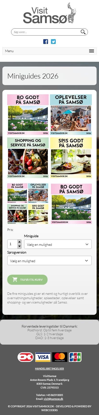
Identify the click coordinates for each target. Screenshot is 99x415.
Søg (83, 32)
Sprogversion (16, 252)
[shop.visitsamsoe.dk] (49, 13)
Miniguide (31, 236)
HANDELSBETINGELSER (49, 368)
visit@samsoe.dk (53, 398)
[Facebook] (45, 41)
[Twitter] (53, 41)
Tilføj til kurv (31, 279)
